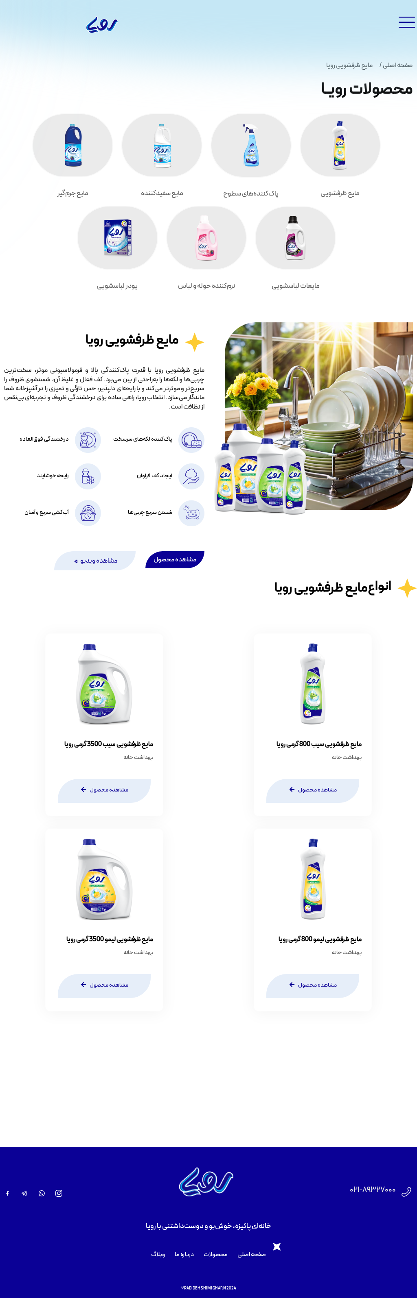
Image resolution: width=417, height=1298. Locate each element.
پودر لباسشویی (117, 286)
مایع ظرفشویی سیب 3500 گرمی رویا (108, 744)
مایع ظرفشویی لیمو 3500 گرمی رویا (109, 939)
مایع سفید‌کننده (162, 193)
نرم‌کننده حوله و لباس (206, 286)
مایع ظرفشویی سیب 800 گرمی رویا (319, 744)
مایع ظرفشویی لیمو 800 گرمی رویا (320, 939)
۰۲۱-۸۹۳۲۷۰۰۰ (373, 1190)
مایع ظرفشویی (340, 193)
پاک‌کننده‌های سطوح (251, 194)
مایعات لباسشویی (296, 286)
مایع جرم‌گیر (72, 193)
